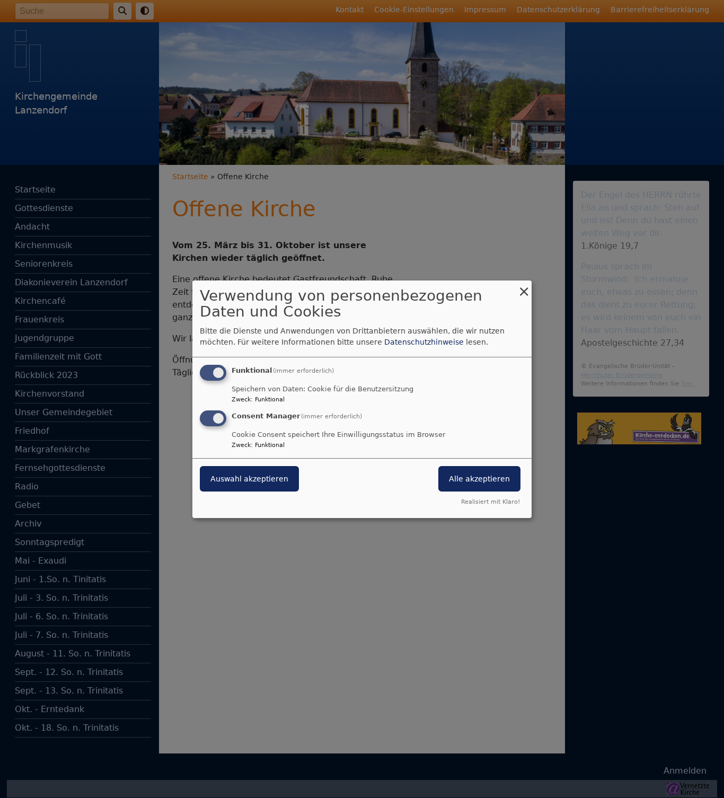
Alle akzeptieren (479, 479)
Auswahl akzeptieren (249, 479)
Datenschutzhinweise (424, 342)
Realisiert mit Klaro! (490, 501)
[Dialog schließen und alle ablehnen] (524, 286)
